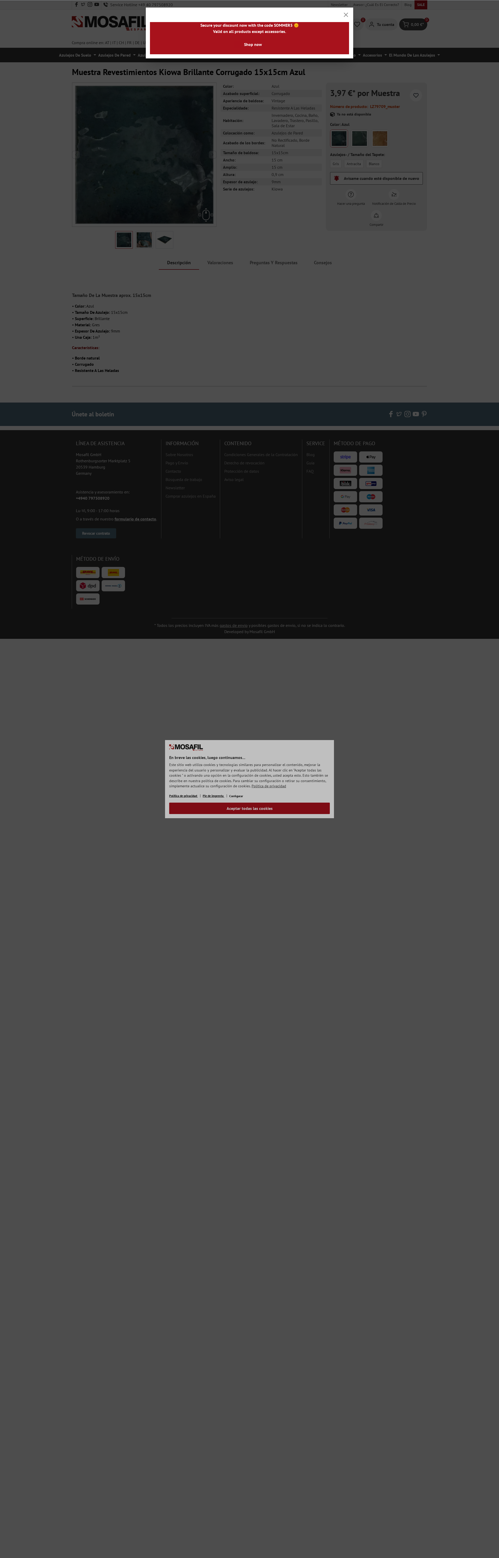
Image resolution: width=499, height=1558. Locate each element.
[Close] (346, 15)
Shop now (253, 44)
